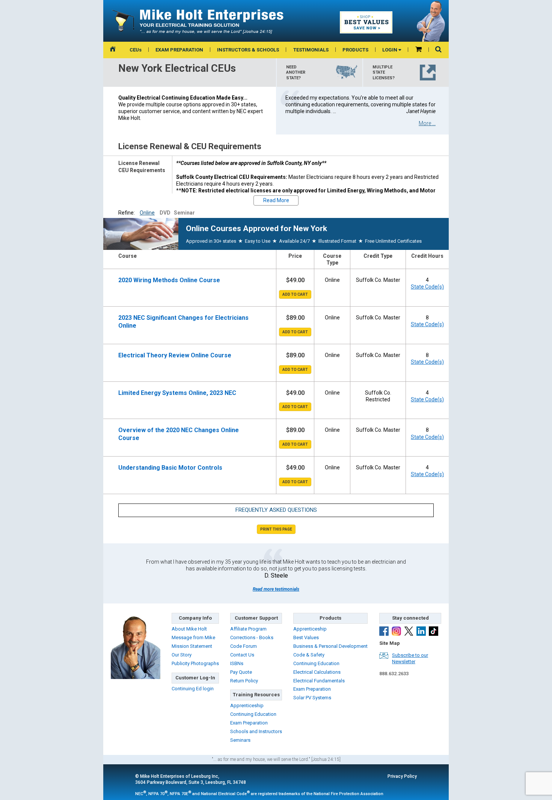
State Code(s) (427, 287)
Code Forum (243, 646)
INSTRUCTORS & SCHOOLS (248, 50)
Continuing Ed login (193, 688)
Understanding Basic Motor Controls (170, 467)
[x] (408, 632)
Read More (276, 200)
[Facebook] (384, 632)
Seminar (184, 213)
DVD (165, 213)
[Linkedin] (421, 632)
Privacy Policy (402, 776)
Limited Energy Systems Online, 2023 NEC (177, 392)
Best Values (306, 637)
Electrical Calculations (317, 672)
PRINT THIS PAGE (276, 529)
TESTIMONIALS (311, 50)
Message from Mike (193, 637)
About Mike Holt (189, 629)
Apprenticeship (247, 705)
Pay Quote (241, 672)
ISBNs (236, 663)
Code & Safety (308, 655)
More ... (427, 123)
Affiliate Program (248, 629)
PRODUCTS (355, 50)
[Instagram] (396, 632)
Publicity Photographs (195, 663)
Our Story (182, 655)
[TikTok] (433, 632)
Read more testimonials (276, 589)
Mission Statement (192, 646)
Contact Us (242, 655)
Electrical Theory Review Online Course (174, 355)
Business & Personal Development (330, 646)
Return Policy (244, 681)
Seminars (240, 740)
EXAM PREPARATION (179, 50)
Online (147, 213)
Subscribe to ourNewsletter (410, 658)
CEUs (136, 50)
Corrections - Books (251, 637)
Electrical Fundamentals (319, 681)
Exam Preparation (249, 723)
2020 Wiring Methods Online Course (169, 280)
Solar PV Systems (312, 697)
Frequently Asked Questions (276, 510)
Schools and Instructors (256, 731)
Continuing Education (253, 714)
